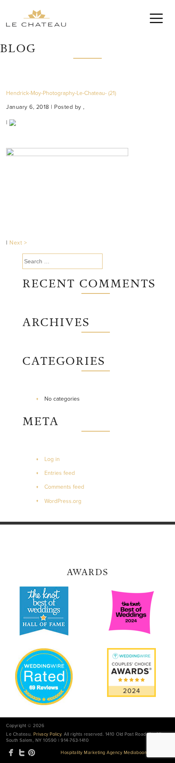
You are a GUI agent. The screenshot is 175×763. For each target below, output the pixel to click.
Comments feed (64, 486)
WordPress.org (62, 501)
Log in (52, 459)
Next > (18, 242)
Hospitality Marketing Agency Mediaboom (104, 752)
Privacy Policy (47, 734)
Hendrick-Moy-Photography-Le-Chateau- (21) (61, 93)
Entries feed (59, 473)
